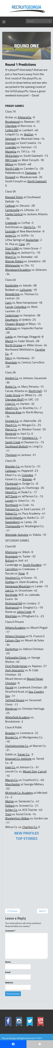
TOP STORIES (26, 838)
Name (8, 961)
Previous (13, 910)
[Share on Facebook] (13, 1044)
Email (7, 972)
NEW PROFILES (26, 833)
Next (41, 910)
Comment (10, 930)
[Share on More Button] (39, 1044)
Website (9, 982)
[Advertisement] (25, 867)
